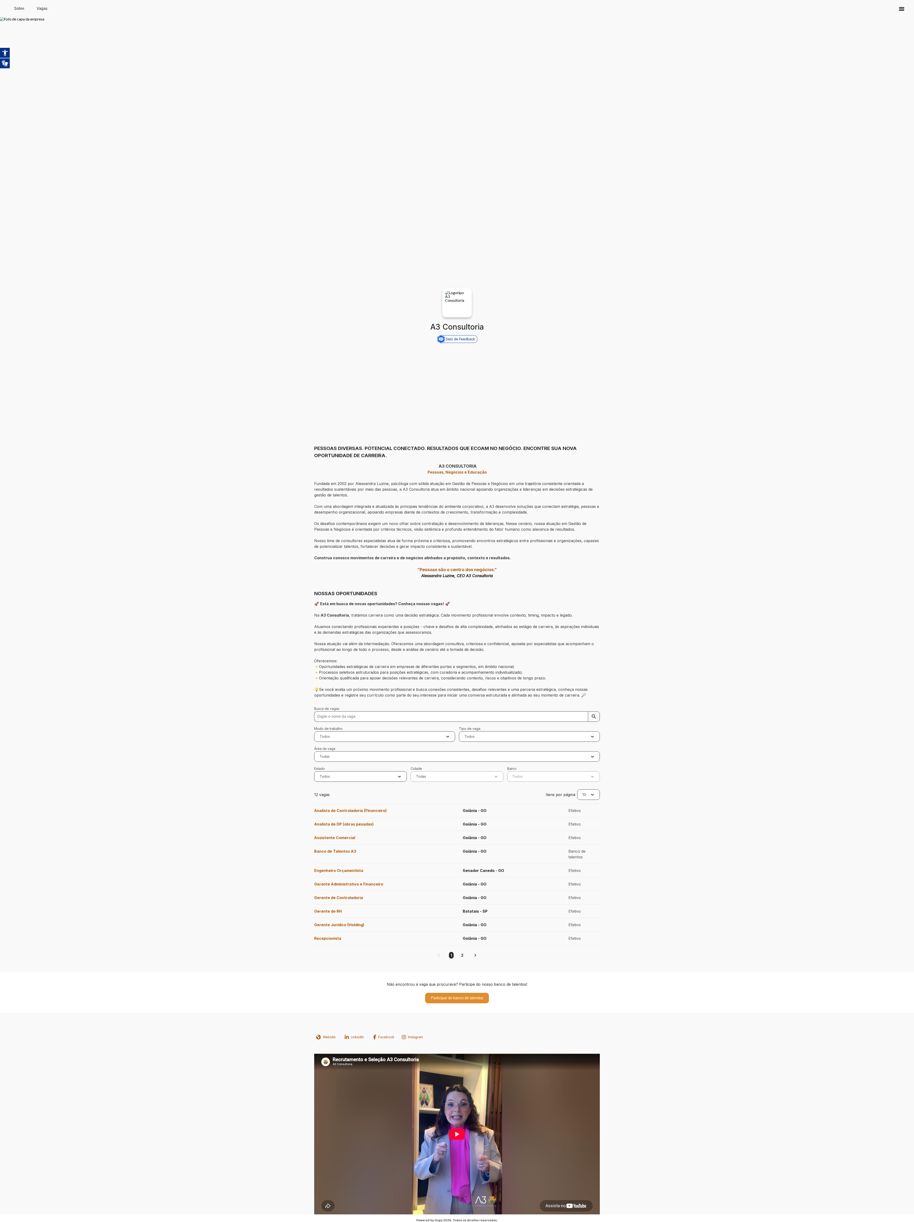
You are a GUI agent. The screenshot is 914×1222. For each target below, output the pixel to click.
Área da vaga (324, 749)
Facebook (386, 1037)
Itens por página (560, 794)
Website (329, 1037)
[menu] (901, 8)
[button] (901, 8)
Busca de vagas (326, 709)
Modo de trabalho (328, 729)
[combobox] (320, 736)
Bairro (512, 769)
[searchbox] (457, 716)
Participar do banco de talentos (457, 998)
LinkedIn (357, 1037)
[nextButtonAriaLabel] (475, 955)
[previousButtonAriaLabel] (438, 955)
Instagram (415, 1037)
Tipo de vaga (469, 729)
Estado (319, 769)
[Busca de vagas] (594, 716)
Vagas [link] (42, 8)
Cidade (416, 769)
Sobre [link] (19, 8)
